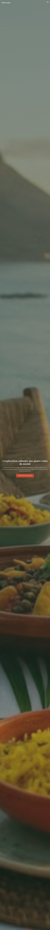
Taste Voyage (5, 3)
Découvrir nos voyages (25, 475)
